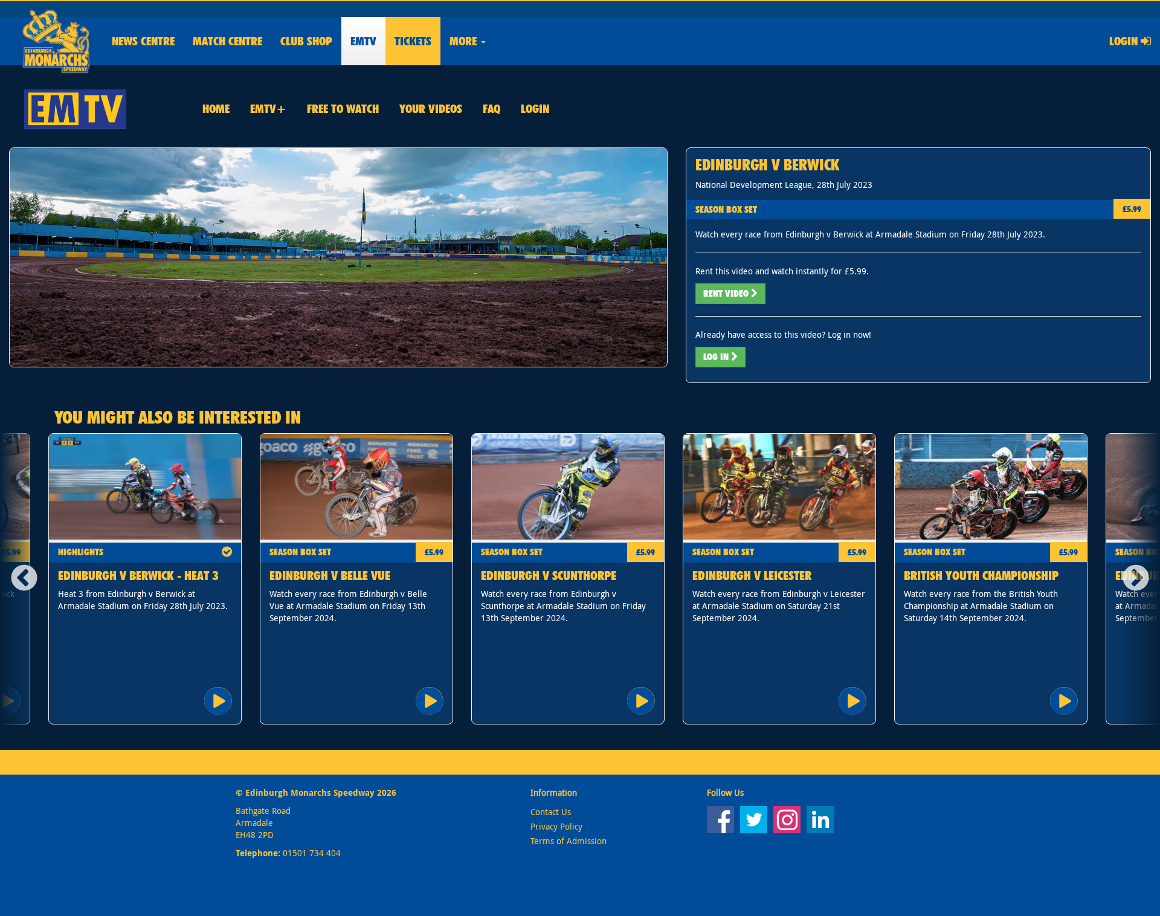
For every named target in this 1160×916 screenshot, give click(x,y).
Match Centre (227, 41)
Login (1125, 41)
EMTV (363, 41)
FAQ (491, 109)
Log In (717, 357)
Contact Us (550, 812)
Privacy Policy (556, 826)
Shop (306, 41)
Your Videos (430, 109)
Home (216, 109)
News (143, 41)
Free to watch (343, 109)
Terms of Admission (568, 841)
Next (1140, 579)
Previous (19, 579)
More (465, 41)
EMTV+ (268, 109)
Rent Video (727, 293)
